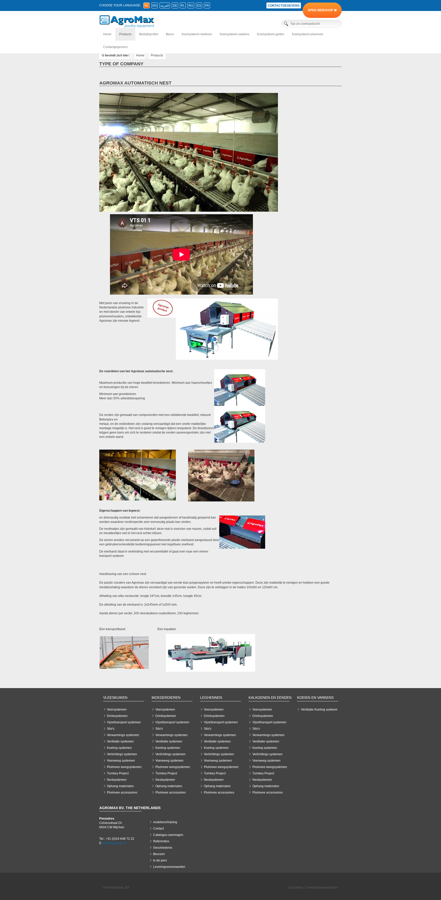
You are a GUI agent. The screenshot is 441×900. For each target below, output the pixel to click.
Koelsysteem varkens (234, 34)
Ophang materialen (120, 786)
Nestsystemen (117, 780)
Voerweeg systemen (121, 760)
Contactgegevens (284, 5)
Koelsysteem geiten (270, 34)
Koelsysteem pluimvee (307, 34)
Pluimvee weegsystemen (124, 767)
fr (207, 5)
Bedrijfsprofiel (148, 34)
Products (125, 34)
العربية (165, 5)
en (154, 5)
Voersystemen (117, 709)
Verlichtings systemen (122, 754)
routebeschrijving (165, 822)
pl (183, 5)
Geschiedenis (162, 847)
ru (191, 5)
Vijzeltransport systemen (124, 722)
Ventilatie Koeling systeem (319, 709)
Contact (158, 828)
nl (146, 5)
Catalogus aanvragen (168, 835)
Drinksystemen (117, 716)
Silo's (110, 728)
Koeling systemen (119, 748)
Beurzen (159, 854)
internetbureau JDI (116, 887)
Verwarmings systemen (123, 735)
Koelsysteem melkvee (197, 34)
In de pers (160, 860)
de (175, 5)
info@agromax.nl (114, 843)
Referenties (161, 841)
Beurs (170, 34)
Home (107, 34)
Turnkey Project (118, 773)
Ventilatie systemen (120, 741)
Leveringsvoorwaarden (169, 867)
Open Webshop (321, 10)
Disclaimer (296, 887)
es (199, 5)
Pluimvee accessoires (122, 792)
